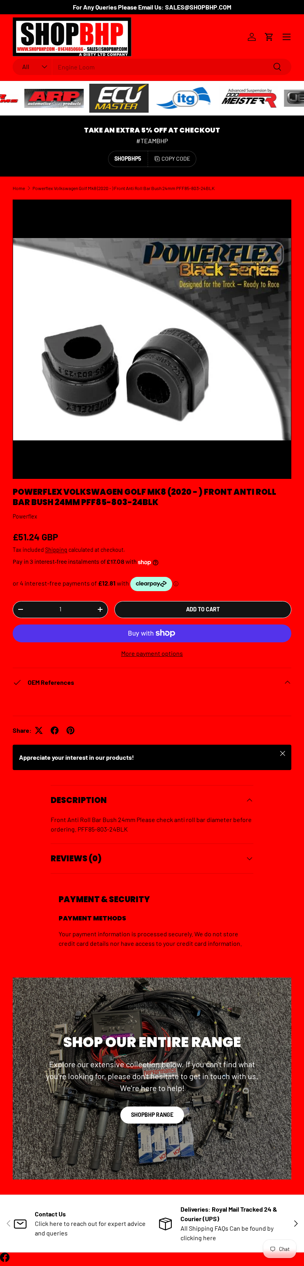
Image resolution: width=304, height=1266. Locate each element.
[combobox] (152, 67)
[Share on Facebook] (55, 730)
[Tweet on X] (39, 730)
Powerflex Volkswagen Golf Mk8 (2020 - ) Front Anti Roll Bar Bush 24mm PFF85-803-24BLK (123, 188)
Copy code (176, 158)
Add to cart (203, 609)
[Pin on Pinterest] (70, 730)
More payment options (152, 653)
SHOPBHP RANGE (152, 1114)
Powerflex (25, 516)
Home (19, 188)
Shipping (56, 549)
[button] (269, 37)
